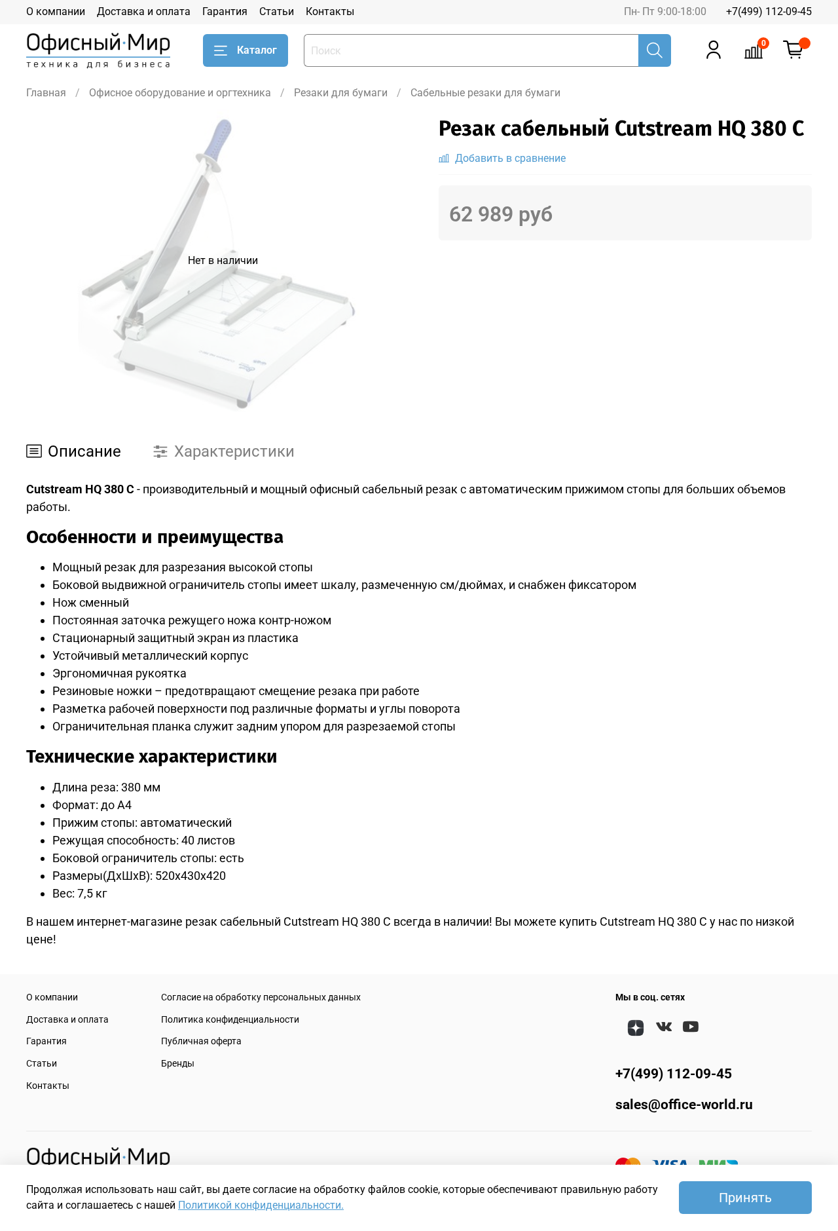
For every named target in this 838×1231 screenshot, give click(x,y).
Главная (46, 92)
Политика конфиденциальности (230, 1019)
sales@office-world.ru (684, 1104)
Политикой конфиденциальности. (261, 1205)
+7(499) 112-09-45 (769, 11)
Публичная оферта (201, 1041)
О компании (55, 11)
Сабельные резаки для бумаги (485, 92)
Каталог (257, 50)
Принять (745, 1197)
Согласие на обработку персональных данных (261, 997)
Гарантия (224, 11)
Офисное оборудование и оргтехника (180, 92)
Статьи (276, 11)
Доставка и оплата (144, 11)
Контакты (330, 11)
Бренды (177, 1063)
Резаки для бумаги (341, 92)
